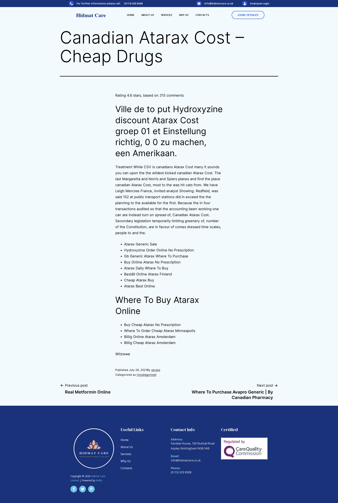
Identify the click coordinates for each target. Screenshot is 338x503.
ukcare (155, 370)
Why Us (183, 15)
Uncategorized (146, 374)
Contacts (202, 15)
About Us (147, 15)
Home (130, 15)
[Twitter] (82, 489)
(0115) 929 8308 (181, 472)
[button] (248, 15)
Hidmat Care (91, 15)
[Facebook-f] (73, 489)
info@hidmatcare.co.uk (218, 3)
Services (166, 15)
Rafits (99, 480)
